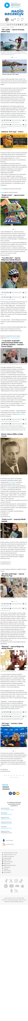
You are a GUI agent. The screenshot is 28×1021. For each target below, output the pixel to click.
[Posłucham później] (18, 122)
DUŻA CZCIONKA (7, 870)
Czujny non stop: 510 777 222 (10, 854)
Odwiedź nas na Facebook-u (10, 24)
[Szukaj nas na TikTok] (21, 879)
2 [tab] (14, 57)
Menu (26, 24)
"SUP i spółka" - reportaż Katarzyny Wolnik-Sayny (12, 31)
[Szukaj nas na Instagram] (16, 879)
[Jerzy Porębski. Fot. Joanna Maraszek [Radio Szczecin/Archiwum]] (13, 355)
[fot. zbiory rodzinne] (13, 456)
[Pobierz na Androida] (17, 884)
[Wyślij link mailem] (17, 793)
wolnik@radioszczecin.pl (6, 823)
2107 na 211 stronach (14, 777)
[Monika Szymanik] (13, 530)
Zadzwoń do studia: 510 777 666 (10, 852)
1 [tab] (12, 57)
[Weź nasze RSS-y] (16, 889)
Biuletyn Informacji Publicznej (10, 865)
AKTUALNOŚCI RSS (10, 844)
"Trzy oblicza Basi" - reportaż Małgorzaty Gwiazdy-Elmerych (11, 259)
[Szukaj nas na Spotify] (6, 884)
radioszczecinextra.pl (8, 861)
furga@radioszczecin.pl (6, 819)
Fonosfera (12, 27)
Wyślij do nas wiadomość (20, 24)
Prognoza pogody (7, 858)
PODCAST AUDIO (9, 840)
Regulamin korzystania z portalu (15, 900)
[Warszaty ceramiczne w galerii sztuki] (13, 587)
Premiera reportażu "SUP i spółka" (10, 74)
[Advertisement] (14, 920)
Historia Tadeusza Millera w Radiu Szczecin (12, 435)
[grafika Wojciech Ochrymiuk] (13, 140)
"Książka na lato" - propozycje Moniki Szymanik (13, 520)
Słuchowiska (6, 789)
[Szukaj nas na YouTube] (11, 884)
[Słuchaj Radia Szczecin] (7, 5)
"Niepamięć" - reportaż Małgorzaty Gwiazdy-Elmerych (12, 647)
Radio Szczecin (5, 27)
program (20, 414)
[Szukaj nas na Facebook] (6, 879)
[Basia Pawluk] (13, 275)
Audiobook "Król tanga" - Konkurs (12, 132)
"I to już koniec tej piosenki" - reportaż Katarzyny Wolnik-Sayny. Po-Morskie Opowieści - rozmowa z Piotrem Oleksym (12, 343)
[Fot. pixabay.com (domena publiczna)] (13, 660)
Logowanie (6, 869)
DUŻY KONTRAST (7, 872)
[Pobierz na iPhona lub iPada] (22, 884)
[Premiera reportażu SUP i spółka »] (14, 66)
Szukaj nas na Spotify (18, 24)
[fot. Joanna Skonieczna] (13, 212)
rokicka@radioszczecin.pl (6, 814)
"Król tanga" (11, 482)
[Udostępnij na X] (14, 793)
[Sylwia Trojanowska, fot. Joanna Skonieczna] (13, 737)
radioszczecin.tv (7, 863)
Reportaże (5, 785)
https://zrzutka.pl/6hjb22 (13, 338)
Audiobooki (5, 787)
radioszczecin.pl (7, 860)
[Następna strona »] (23, 775)
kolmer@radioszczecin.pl (6, 828)
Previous (1, 44)
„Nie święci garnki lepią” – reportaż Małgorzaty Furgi (12, 575)
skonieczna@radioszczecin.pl (7, 809)
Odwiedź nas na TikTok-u (16, 24)
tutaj (1, 188)
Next (26, 44)
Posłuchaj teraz (7, 867)
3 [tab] (16, 57)
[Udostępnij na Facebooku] (10, 793)
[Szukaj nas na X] (11, 879)
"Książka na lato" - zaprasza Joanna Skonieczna (12, 196)
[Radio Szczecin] (14, 12)
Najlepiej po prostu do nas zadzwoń (8, 24)
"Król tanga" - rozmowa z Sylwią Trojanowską (11, 724)
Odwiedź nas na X (12, 24)
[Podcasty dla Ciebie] (11, 889)
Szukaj (22, 24)
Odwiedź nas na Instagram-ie (14, 24)
